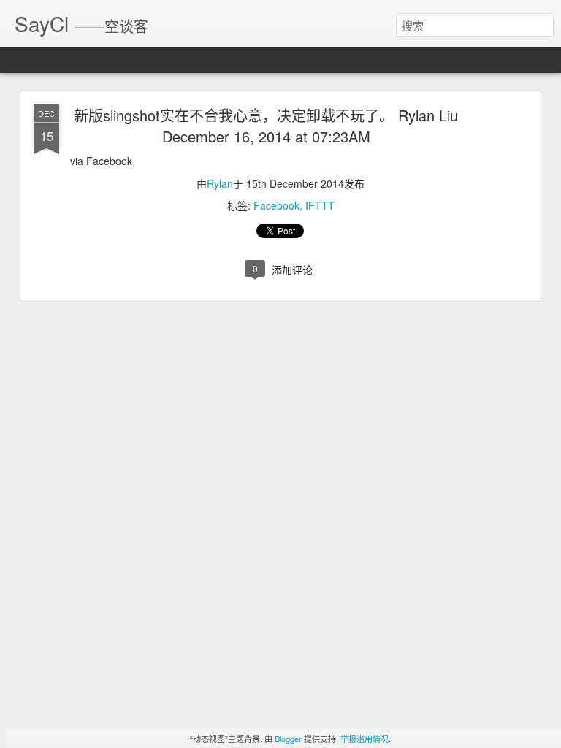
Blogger (288, 738)
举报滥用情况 (364, 738)
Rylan (220, 183)
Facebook (276, 205)
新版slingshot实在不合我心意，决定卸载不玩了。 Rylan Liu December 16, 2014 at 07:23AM (266, 125)
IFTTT (320, 205)
